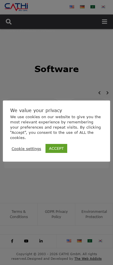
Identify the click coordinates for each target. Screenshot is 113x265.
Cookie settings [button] (26, 148)
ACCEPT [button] (56, 148)
